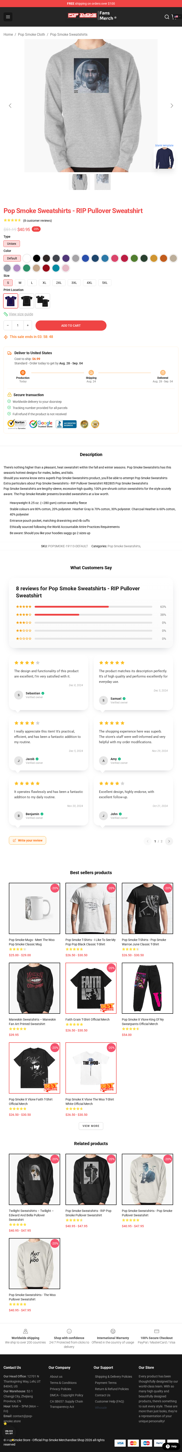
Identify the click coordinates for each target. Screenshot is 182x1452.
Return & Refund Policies (112, 1389)
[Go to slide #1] (79, 182)
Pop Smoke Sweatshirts (68, 34)
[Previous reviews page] (148, 841)
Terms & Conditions (63, 1383)
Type (7, 236)
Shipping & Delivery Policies (113, 1376)
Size (7, 275)
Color (7, 251)
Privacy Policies (60, 1389)
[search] (167, 17)
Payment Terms (106, 1383)
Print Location (14, 290)
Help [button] (174, 1446)
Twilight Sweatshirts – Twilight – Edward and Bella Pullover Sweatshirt (31, 1215)
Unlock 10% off (9, 1432)
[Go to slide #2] (102, 182)
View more (91, 1126)
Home (8, 34)
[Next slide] (171, 105)
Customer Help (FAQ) (109, 1401)
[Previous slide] (10, 105)
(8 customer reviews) (37, 220)
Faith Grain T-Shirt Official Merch (87, 1019)
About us (56, 1376)
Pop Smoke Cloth (31, 34)
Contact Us (102, 1395)
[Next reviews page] (169, 841)
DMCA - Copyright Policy (66, 1395)
